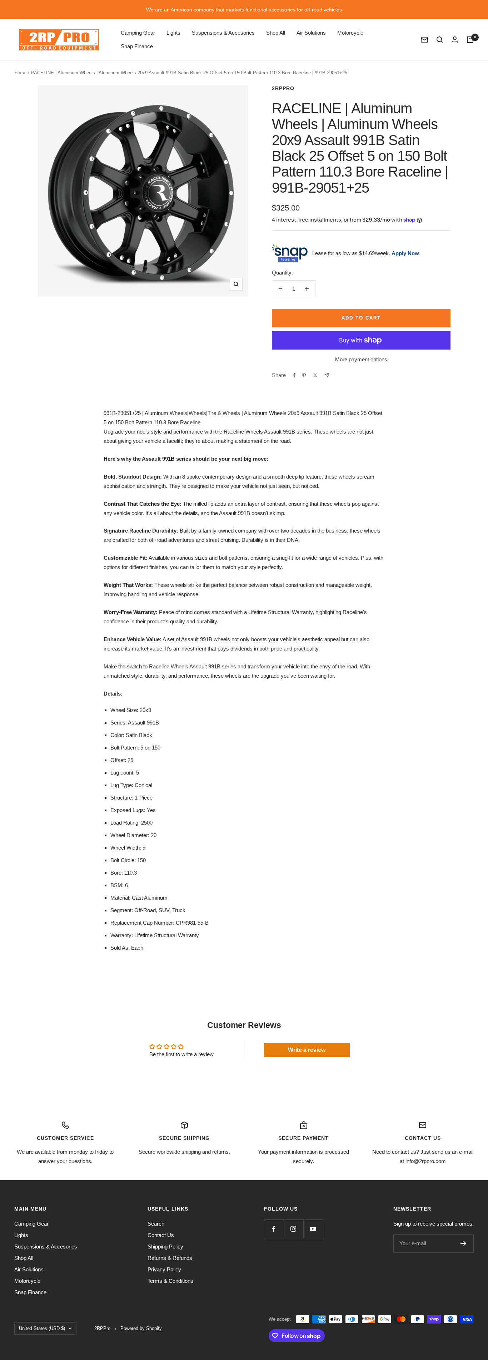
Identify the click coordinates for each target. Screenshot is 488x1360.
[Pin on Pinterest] (304, 375)
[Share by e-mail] (327, 375)
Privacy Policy (164, 1269)
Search (156, 1224)
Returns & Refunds (170, 1258)
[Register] (463, 1243)
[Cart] (470, 39)
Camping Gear (138, 33)
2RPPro (283, 88)
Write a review (306, 1050)
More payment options (361, 359)
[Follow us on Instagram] (293, 1229)
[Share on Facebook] (294, 375)
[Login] (455, 39)
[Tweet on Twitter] (315, 375)
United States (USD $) (42, 1328)
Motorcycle (350, 33)
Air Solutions (311, 33)
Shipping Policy (165, 1246)
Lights (173, 33)
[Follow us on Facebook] (274, 1229)
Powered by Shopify (141, 1328)
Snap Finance (137, 46)
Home (20, 72)
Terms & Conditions (170, 1281)
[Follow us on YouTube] (313, 1229)
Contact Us (161, 1235)
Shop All (275, 33)
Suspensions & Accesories (223, 33)
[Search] (440, 39)
